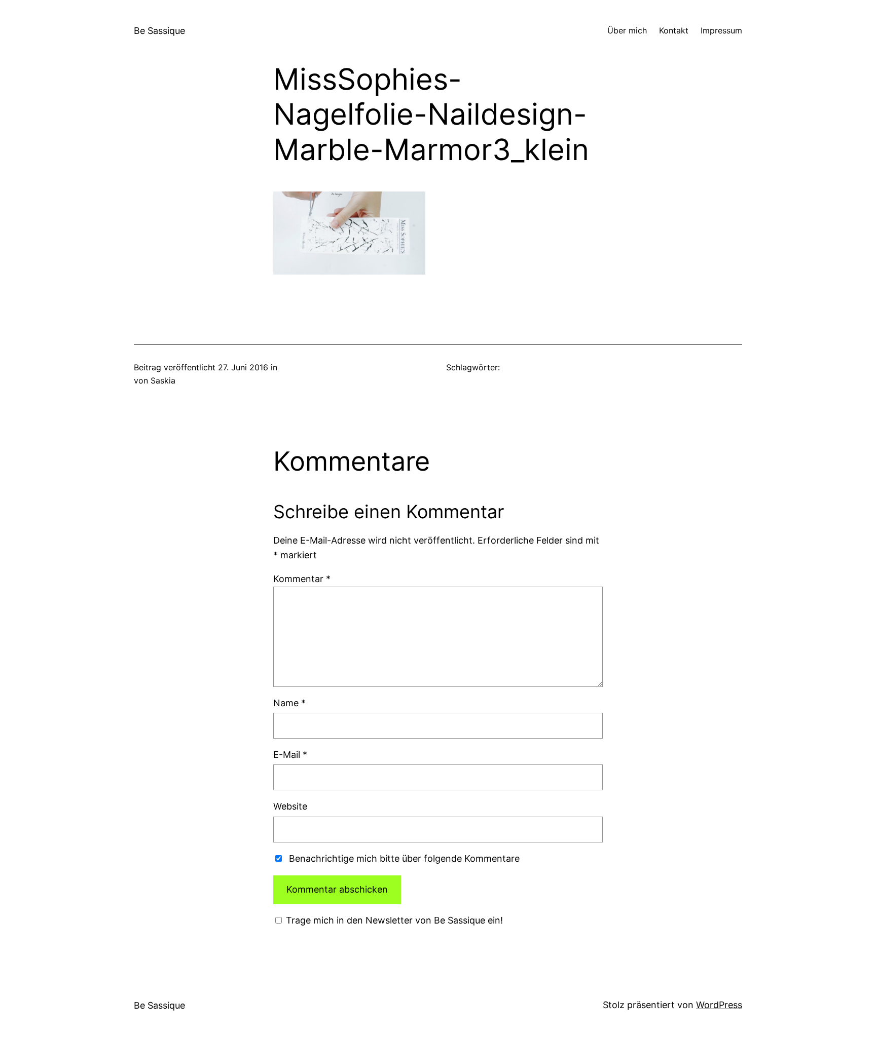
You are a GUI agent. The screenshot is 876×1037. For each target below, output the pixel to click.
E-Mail (290, 754)
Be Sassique (159, 30)
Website (290, 806)
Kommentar (302, 578)
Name (289, 703)
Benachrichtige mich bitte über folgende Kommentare (404, 858)
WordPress (719, 1005)
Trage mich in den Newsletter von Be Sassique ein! (393, 920)
